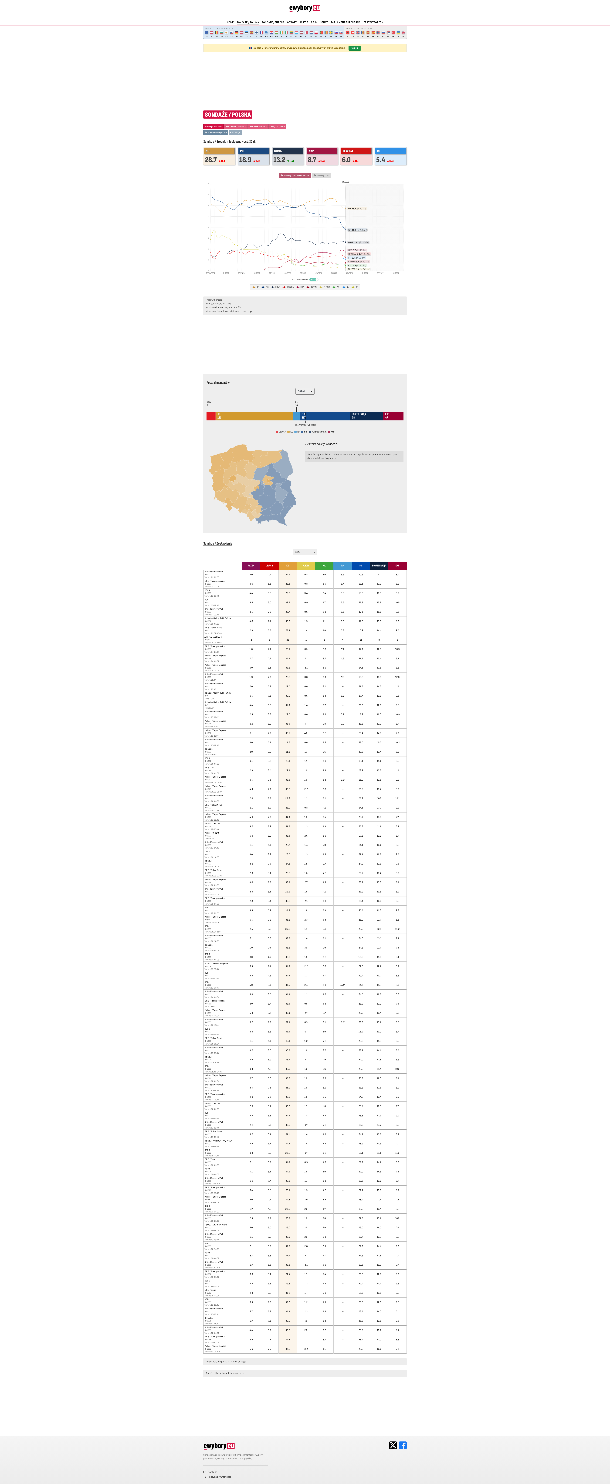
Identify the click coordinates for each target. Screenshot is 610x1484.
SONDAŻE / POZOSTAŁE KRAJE (360, 29)
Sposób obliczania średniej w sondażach (226, 1373)
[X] (393, 1445)
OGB (206, 599)
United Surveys (213, 571)
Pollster (215, 655)
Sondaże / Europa (273, 22)
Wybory (292, 22)
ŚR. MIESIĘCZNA (321, 175)
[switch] (314, 279)
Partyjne (213, 126)
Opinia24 (217, 618)
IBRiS (214, 581)
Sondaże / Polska (248, 22)
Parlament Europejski (346, 22)
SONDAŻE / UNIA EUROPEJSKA (219, 29)
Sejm (314, 22)
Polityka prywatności (219, 1476)
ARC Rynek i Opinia (213, 637)
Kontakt (212, 1472)
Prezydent (236, 126)
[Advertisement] (305, 79)
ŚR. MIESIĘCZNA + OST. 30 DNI (295, 175)
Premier (258, 126)
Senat (324, 22)
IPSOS (215, 1224)
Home (230, 22)
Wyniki (355, 48)
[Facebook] (403, 1445)
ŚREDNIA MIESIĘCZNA (216, 132)
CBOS (207, 590)
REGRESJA (235, 132)
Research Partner (212, 823)
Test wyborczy (373, 22)
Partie (304, 22)
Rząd (278, 126)
